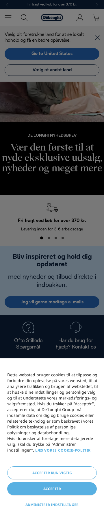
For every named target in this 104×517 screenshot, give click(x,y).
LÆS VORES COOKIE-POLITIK (63, 450)
